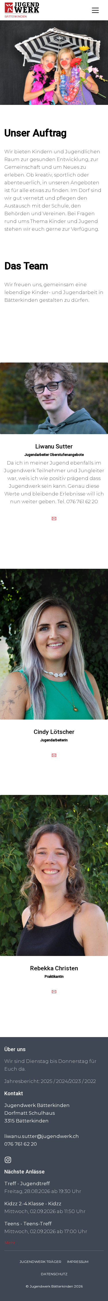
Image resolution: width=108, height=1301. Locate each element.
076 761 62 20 (20, 1144)
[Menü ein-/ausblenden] (95, 10)
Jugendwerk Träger (40, 1261)
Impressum (77, 1261)
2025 (46, 1081)
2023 (75, 1081)
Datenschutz (54, 1274)
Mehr (9, 1242)
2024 (62, 1081)
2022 (90, 1081)
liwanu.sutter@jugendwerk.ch (41, 1136)
